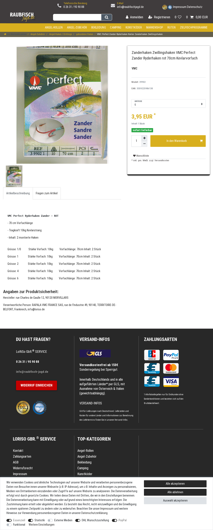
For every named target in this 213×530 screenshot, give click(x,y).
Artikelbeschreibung (18, 193)
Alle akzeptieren (175, 483)
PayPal (123, 520)
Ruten (171, 27)
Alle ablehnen (175, 492)
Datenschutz (194, 7)
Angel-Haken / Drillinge (60, 34)
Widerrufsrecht (23, 468)
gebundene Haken (84, 34)
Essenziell (19, 520)
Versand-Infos (121, 420)
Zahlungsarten (160, 339)
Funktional (19, 524)
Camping (115, 27)
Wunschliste (142, 155)
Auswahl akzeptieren (175, 500)
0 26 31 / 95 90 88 (73, 7)
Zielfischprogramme (194, 27)
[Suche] (106, 17)
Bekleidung (98, 27)
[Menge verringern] (144, 144)
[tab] (18, 193)
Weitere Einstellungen (41, 524)
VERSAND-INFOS (94, 339)
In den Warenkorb (177, 140)
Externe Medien (63, 520)
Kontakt (18, 451)
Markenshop (154, 27)
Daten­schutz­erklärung (94, 513)
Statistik (40, 520)
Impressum (179, 7)
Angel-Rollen (54, 27)
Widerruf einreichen (36, 385)
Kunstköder (134, 27)
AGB (16, 462)
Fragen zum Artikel (47, 193)
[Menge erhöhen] (144, 138)
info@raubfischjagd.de (130, 7)
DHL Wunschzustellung (95, 520)
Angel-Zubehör (77, 27)
